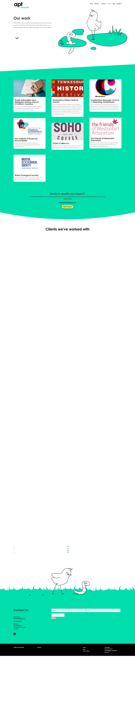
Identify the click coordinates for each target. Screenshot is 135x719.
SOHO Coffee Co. (61, 143)
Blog (114, 3)
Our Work (109, 3)
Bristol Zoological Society (26, 175)
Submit (53, 618)
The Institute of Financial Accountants (26, 139)
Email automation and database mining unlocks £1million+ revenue (27, 102)
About (84, 647)
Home (91, 3)
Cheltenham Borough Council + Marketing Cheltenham (105, 101)
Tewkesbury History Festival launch (65, 101)
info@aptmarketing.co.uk (19, 618)
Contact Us (119, 3)
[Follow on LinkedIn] (15, 634)
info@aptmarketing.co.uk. (67, 202)
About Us (96, 3)
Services (103, 3)
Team (84, 649)
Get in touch (67, 207)
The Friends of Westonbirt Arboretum (102, 139)
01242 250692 (17, 617)
